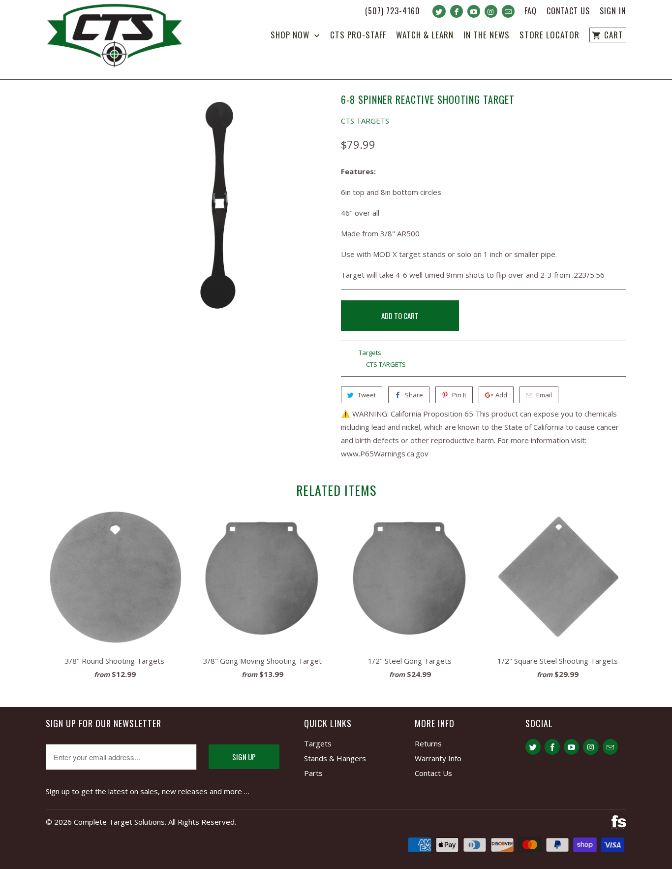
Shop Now (291, 36)
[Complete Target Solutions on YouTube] (473, 11)
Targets (370, 352)
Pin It (459, 394)
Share (414, 394)
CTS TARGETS (365, 121)
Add (501, 394)
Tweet (367, 394)
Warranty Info (438, 758)
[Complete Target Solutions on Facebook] (456, 11)
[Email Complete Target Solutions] (508, 11)
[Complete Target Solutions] (114, 37)
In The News (486, 36)
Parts (313, 773)
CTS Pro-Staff (358, 36)
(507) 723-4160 (392, 11)
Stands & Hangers (335, 758)
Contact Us (568, 11)
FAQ (530, 11)
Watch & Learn (425, 36)
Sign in (613, 11)
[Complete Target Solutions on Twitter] (438, 11)
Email (544, 394)
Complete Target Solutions (119, 822)
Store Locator (549, 36)
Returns (428, 743)
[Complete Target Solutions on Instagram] (491, 11)
